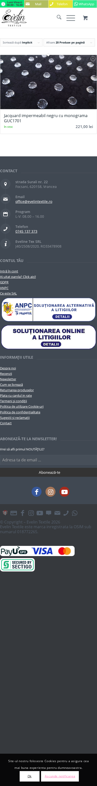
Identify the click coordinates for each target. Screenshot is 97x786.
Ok (30, 776)
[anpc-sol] (48, 336)
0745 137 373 (26, 231)
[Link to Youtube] (64, 492)
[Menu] (68, 18)
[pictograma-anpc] (48, 309)
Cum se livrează (11, 384)
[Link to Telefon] (66, 513)
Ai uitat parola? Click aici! (18, 276)
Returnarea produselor (17, 390)
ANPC (4, 288)
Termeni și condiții (13, 401)
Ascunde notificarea (60, 776)
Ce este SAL (8, 293)
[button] (93, 58)
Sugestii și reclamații (15, 417)
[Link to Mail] (57, 513)
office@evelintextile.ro (33, 201)
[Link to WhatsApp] (74, 513)
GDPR (4, 282)
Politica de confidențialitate (20, 412)
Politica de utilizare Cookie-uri (22, 406)
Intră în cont (9, 271)
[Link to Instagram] (50, 492)
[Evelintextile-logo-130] (39, 18)
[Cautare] (56, 18)
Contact (6, 423)
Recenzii (6, 373)
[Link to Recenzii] (48, 513)
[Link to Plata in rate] (13, 513)
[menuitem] (56, 18)
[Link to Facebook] (37, 492)
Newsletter (8, 379)
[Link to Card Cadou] (5, 513)
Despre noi (8, 368)
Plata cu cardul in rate (16, 395)
